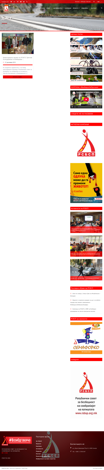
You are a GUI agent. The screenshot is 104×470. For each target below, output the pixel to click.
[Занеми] (98, 107)
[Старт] (72, 107)
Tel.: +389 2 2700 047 (79, 451)
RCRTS (100, 468)
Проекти (75, 8)
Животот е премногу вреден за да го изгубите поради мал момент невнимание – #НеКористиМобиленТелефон (85, 302)
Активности (58, 8)
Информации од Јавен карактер (46, 458)
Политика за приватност (43, 456)
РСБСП (48, 8)
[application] (86, 99)
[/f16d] (14, 1)
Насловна (41, 8)
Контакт (94, 8)
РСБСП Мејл (24, 468)
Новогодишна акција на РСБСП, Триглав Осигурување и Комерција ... (17, 58)
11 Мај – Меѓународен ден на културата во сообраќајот (85, 278)
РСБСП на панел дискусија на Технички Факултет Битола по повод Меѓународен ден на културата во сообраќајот (85, 254)
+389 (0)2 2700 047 (85, 1)
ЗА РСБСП (39, 441)
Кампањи (68, 8)
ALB (98, 1)
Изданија (85, 8)
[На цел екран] (100, 107)
